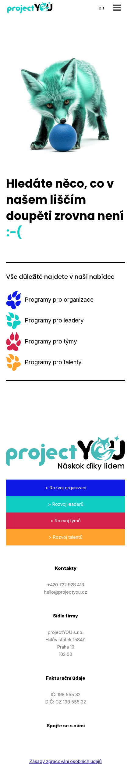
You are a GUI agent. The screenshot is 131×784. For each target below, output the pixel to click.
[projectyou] (29, 7)
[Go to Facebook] (80, 741)
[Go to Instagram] (65, 741)
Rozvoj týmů (68, 520)
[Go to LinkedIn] (50, 741)
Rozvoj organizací (67, 488)
